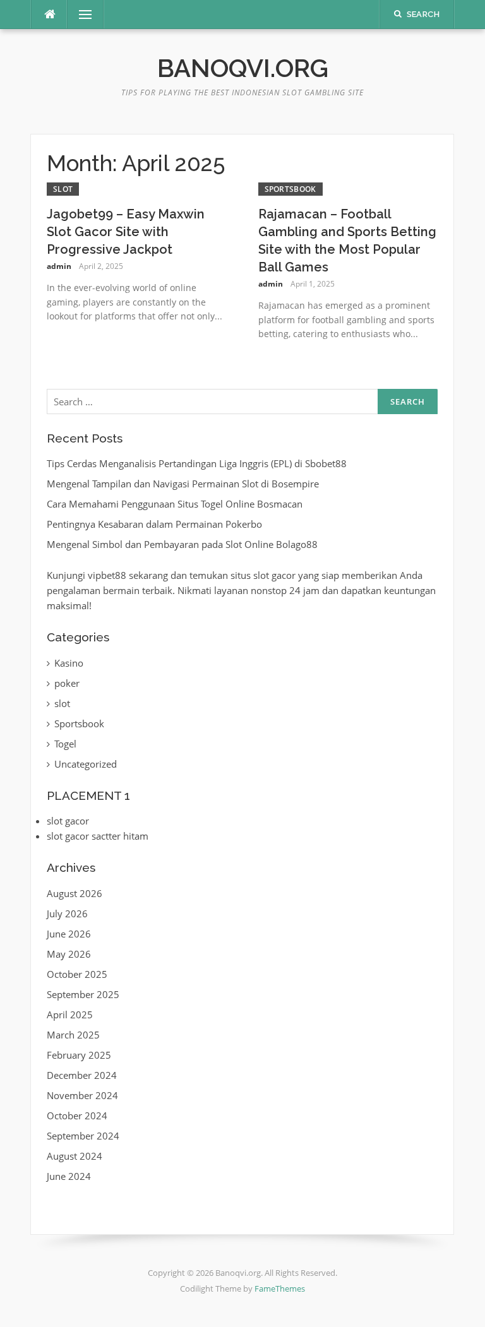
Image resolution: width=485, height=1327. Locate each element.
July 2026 (67, 913)
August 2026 (74, 893)
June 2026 (69, 933)
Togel (65, 743)
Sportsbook (290, 189)
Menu (80, 14)
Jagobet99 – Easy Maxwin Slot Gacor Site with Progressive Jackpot (126, 231)
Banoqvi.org (242, 68)
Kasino (68, 663)
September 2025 (83, 994)
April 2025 (70, 1014)
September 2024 (83, 1135)
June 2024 (69, 1176)
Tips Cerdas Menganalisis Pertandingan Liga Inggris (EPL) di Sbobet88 (197, 463)
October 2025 (77, 974)
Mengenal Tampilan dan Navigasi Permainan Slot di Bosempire (183, 483)
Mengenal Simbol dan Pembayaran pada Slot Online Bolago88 (182, 544)
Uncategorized (85, 764)
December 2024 (82, 1075)
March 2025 (73, 1034)
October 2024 (77, 1115)
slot (63, 189)
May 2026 (69, 954)
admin (59, 266)
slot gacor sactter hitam (97, 836)
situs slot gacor (263, 575)
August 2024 (74, 1156)
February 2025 (79, 1055)
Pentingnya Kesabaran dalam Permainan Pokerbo (154, 524)
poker (67, 683)
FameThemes (279, 1288)
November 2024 (82, 1095)
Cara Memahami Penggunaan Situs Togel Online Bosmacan (174, 503)
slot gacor (68, 820)
